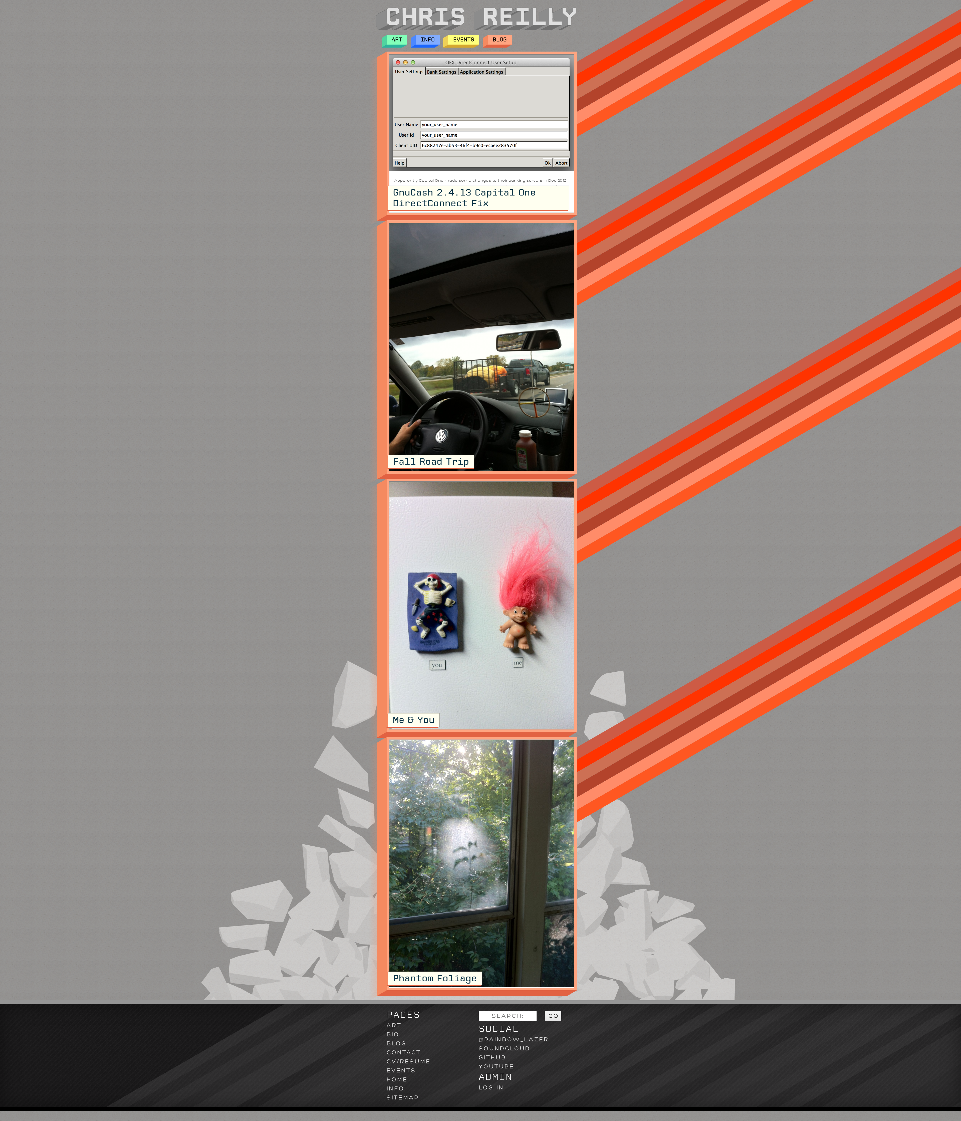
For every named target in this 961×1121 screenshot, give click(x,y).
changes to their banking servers (507, 180)
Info (428, 40)
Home (397, 1079)
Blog (500, 40)
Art (397, 40)
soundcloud (504, 1048)
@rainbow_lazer (514, 1039)
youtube (496, 1066)
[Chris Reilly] (476, 28)
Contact (404, 1052)
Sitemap (403, 1097)
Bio (393, 1034)
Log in (491, 1087)
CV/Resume (409, 1061)
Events (463, 40)
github (492, 1057)
